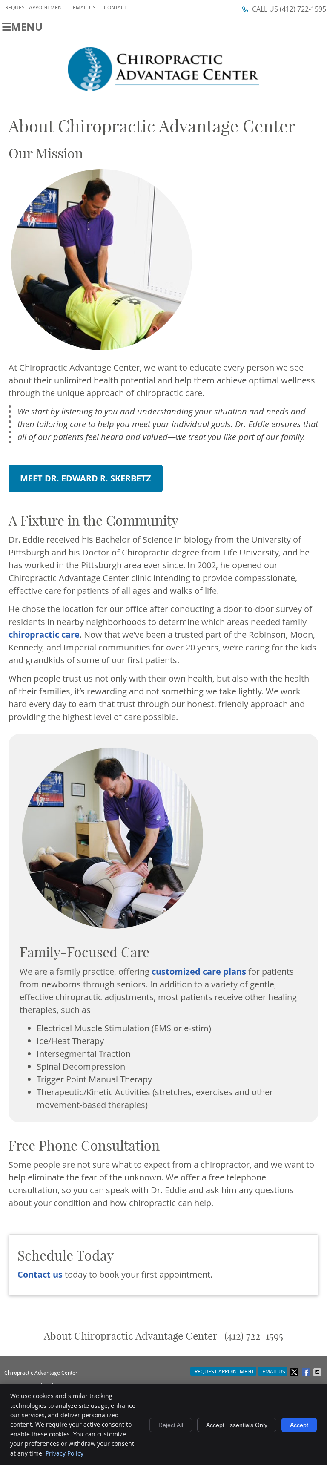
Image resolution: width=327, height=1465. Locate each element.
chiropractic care (44, 634)
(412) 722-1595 (303, 9)
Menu (27, 26)
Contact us (40, 1274)
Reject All (170, 1425)
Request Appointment (35, 7)
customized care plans (199, 971)
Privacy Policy (64, 1453)
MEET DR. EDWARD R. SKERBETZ (85, 478)
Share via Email (318, 1372)
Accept (299, 1425)
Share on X (295, 1372)
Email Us (84, 7)
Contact (115, 7)
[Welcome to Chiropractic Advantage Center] (163, 88)
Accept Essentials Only (236, 1425)
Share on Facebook (306, 1372)
